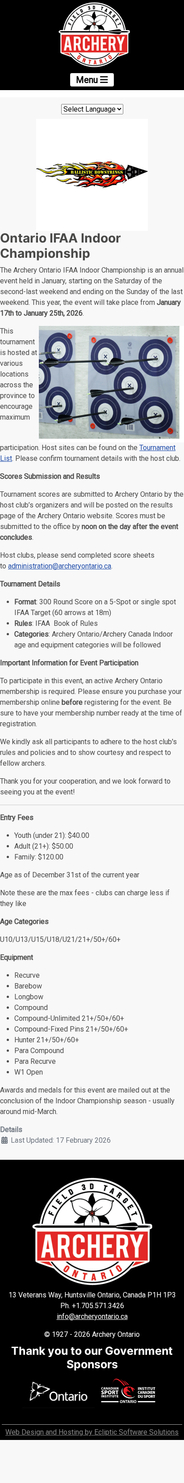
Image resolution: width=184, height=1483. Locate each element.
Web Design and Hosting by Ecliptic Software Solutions (92, 1432)
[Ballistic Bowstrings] (92, 174)
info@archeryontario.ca (92, 1316)
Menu (88, 79)
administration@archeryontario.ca (59, 566)
